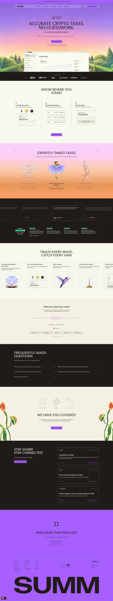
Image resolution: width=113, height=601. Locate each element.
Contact (37, 568)
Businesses (53, 6)
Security (93, 567)
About (36, 563)
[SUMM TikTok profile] (98, 561)
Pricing (59, 6)
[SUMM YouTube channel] (94, 561)
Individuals (16, 566)
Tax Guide (27, 563)
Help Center (27, 568)
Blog (26, 566)
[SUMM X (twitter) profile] (92, 561)
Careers (37, 566)
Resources (66, 6)
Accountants (46, 6)
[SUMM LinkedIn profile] (96, 561)
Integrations (38, 6)
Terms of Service (95, 565)
